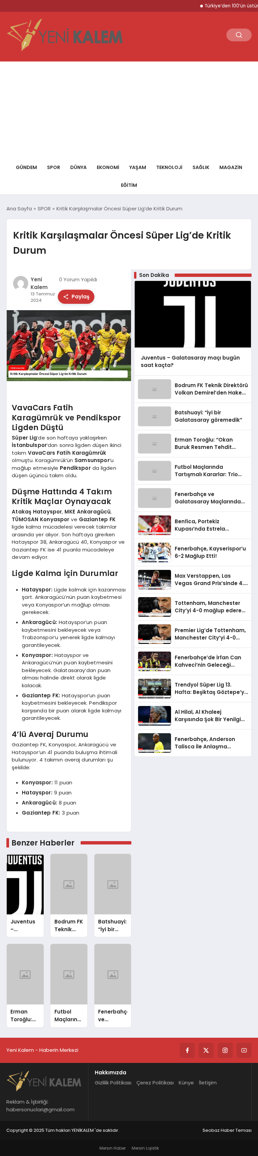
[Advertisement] (129, 108)
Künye (186, 1082)
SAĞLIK (200, 167)
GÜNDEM (26, 167)
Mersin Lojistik (145, 1148)
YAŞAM (137, 167)
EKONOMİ (108, 167)
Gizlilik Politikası (113, 1082)
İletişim (208, 1082)
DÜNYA (78, 167)
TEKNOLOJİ (169, 167)
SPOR (53, 167)
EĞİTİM (129, 185)
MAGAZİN (230, 167)
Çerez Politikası (155, 1082)
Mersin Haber (112, 1148)
